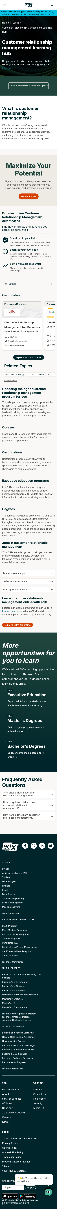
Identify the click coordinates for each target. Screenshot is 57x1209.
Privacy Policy (10, 1143)
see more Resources (12, 1068)
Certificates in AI (10, 943)
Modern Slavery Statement (16, 1161)
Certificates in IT (10, 955)
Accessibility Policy (12, 1152)
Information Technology (14, 374)
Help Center (39, 1098)
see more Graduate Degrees (16, 1017)
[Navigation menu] (4, 5)
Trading (6, 877)
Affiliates (7, 1103)
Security (37, 1103)
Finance (6, 885)
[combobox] (28, 85)
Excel (5, 890)
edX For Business (11, 1098)
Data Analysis (9, 881)
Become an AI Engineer (14, 1062)
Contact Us (39, 1094)
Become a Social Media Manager (18, 1045)
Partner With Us (10, 1089)
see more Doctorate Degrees (16, 1020)
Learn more (45, 14)
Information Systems (36, 374)
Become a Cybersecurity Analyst (18, 1049)
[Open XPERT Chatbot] (48, 1190)
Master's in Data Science (14, 1007)
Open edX (7, 1108)
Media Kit (38, 1108)
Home (5, 22)
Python (5, 868)
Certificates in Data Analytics (16, 951)
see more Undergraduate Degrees (19, 1013)
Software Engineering (13, 898)
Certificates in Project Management (19, 947)
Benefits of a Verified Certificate (18, 1032)
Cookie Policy (9, 1147)
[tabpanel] (28, 324)
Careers (6, 1117)
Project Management (12, 902)
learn (15, 22)
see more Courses (11, 913)
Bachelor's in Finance (13, 986)
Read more (7, 68)
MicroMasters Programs (14, 930)
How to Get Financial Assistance (18, 1037)
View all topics (10, 380)
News (5, 1121)
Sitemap (6, 1166)
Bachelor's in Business (13, 990)
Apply (30, 1187)
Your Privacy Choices (14, 1170)
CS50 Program (9, 926)
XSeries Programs (11, 938)
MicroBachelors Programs (15, 934)
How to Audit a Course (13, 1041)
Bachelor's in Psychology (15, 982)
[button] (25, 846)
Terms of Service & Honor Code (19, 1138)
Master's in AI (9, 1003)
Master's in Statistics (12, 999)
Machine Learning (11, 907)
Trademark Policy (11, 1157)
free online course (12, 611)
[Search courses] (52, 5)
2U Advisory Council (13, 1112)
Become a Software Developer (17, 1058)
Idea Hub (38, 1089)
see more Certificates (12, 962)
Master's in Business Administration (20, 994)
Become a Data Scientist (14, 1054)
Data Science (8, 894)
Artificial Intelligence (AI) (14, 873)
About (5, 1094)
